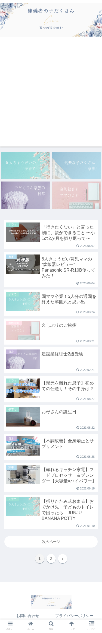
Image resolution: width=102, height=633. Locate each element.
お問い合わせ (27, 615)
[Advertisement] (51, 96)
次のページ (51, 542)
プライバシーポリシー (74, 615)
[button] (91, 456)
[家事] (76, 165)
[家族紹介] (76, 195)
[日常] (25, 195)
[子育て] (25, 165)
